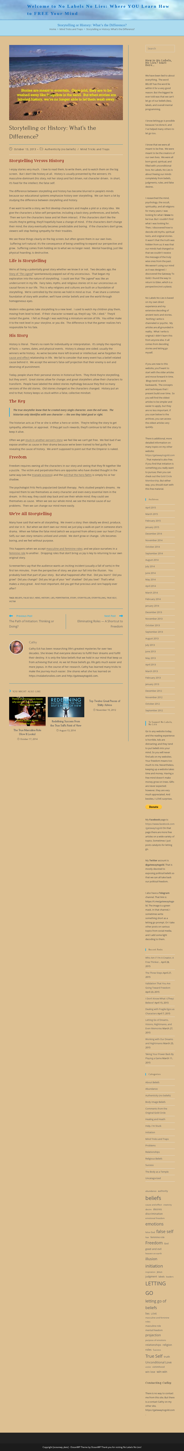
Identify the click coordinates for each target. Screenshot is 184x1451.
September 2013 (154, 631)
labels (161, 1276)
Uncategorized (153, 1178)
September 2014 (154, 553)
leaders (170, 1276)
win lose (150, 1371)
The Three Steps (153, 972)
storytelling (98, 597)
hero (37, 597)
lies (52, 597)
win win (162, 1372)
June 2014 (150, 573)
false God (150, 1232)
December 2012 (153, 690)
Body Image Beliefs (155, 1102)
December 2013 (153, 612)
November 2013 (153, 618)
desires (157, 1209)
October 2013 (152, 625)
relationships (153, 1345)
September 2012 (154, 710)
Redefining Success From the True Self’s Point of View (65, 723)
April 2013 (150, 664)
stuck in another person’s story (43, 440)
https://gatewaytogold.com (160, 455)
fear (147, 1237)
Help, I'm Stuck (153, 1125)
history (45, 597)
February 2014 (153, 599)
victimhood (158, 1366)
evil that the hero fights (78, 475)
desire (148, 1209)
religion (167, 1345)
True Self (111, 597)
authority (163, 1191)
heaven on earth (153, 1253)
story (73, 597)
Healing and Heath (155, 1119)
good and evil (153, 1249)
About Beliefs (152, 1082)
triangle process (41, 475)
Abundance (151, 1088)
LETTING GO (155, 1288)
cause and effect (19, 357)
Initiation (150, 1132)
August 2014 (151, 559)
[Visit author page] (16, 647)
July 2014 (150, 566)
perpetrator (62, 597)
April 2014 (150, 586)
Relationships (152, 1152)
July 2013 (150, 645)
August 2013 (151, 638)
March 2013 (151, 671)
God (166, 1243)
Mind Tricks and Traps (95, 149)
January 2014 (152, 605)
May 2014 (150, 579)
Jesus (159, 1271)
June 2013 (150, 651)
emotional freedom (155, 1218)
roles (148, 1349)
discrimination (154, 1213)
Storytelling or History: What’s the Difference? (110, 29)
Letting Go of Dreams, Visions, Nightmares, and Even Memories (158, 1024)
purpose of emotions (155, 1340)
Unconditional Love (158, 1362)
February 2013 (153, 677)
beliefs (18, 597)
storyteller (83, 597)
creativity (167, 1205)
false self (28, 597)
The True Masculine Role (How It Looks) (27, 732)
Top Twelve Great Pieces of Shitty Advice (104, 703)
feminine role (17, 553)
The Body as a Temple (157, 1171)
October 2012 (152, 703)
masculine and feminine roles (64, 548)
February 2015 (153, 520)
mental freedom (154, 1330)
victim (12, 601)
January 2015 (152, 527)
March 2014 (151, 592)
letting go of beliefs (155, 1304)
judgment (151, 1276)
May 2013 (150, 658)
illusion (151, 1258)
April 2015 (150, 507)
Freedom (154, 1243)
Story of (21, 274)
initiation (154, 1266)
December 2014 (153, 533)
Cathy (33, 642)
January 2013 (152, 684)
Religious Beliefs (153, 1158)
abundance (151, 1191)
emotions (154, 1224)
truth (167, 1356)
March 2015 (151, 514)
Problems (150, 1145)
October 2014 (152, 546)
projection (153, 1335)
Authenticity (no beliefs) (60, 149)
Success (149, 1165)
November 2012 (153, 697)
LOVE (154, 1313)
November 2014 (153, 540)
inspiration (150, 1272)
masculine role (153, 1325)
